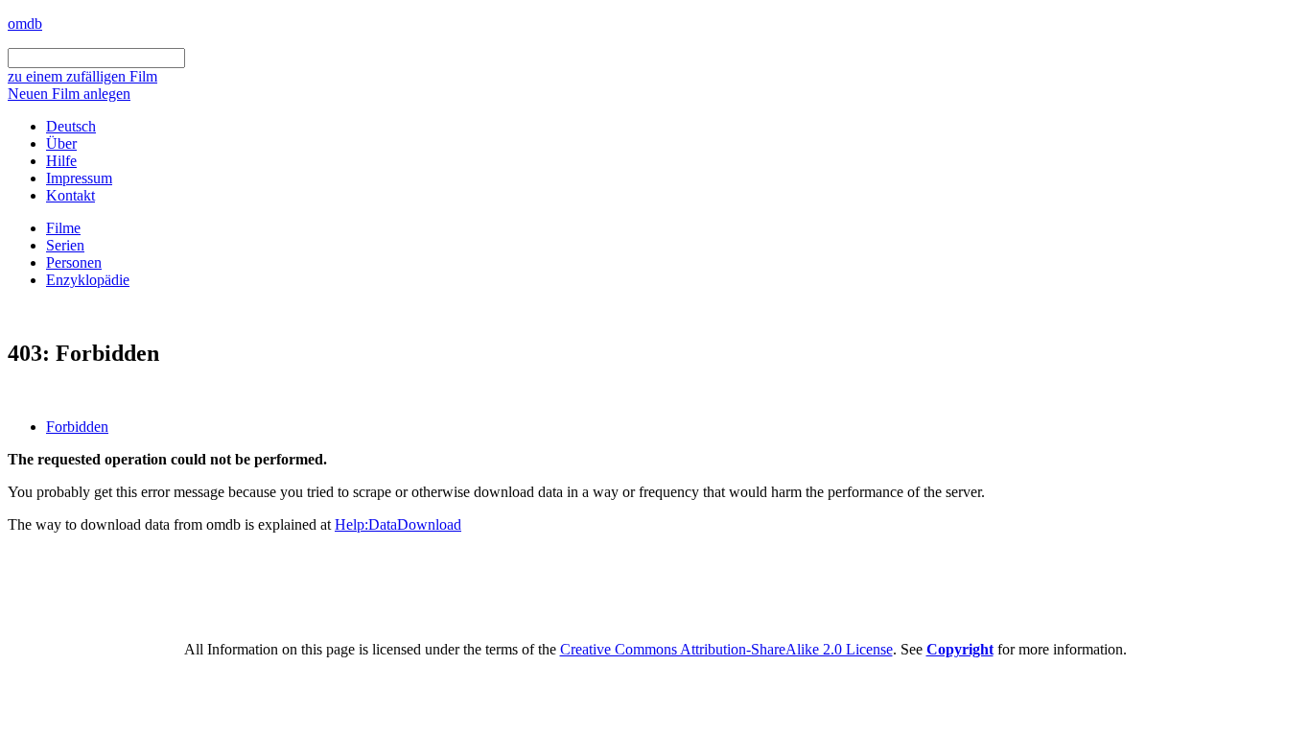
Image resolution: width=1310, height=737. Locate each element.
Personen (74, 262)
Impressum (79, 178)
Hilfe (61, 161)
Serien (65, 245)
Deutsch (71, 126)
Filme (63, 228)
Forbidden (77, 426)
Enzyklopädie (87, 280)
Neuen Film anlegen (69, 93)
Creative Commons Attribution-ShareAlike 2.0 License (726, 649)
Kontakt (70, 195)
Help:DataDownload (398, 524)
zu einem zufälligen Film (82, 76)
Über (61, 143)
